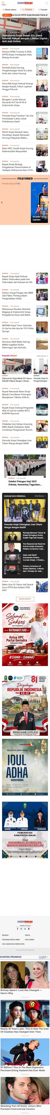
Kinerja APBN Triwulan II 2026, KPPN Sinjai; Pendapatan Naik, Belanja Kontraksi (17, 55)
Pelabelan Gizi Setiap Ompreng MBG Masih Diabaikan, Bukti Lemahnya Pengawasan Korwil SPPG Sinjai (17, 427)
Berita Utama (10, 10)
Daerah (5, 375)
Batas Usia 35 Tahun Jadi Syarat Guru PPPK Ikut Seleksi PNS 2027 (17, 588)
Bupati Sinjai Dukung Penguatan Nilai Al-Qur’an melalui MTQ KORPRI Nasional (18, 411)
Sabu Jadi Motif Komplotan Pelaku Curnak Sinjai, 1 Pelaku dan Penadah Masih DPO (34, 557)
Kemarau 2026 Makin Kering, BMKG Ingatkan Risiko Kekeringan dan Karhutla (16, 345)
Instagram (21, 932)
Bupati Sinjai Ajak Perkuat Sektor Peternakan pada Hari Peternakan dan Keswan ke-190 (17, 279)
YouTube (28, 932)
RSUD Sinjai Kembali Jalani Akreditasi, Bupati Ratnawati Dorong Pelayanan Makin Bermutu (15, 135)
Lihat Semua (41, 356)
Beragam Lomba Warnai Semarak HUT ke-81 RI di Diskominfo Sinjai (14, 103)
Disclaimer (29, 940)
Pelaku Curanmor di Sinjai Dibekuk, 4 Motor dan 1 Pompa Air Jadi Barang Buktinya (33, 569)
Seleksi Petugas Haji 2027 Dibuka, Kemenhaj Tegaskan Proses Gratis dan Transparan (24, 483)
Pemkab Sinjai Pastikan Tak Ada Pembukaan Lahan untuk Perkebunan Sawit (17, 119)
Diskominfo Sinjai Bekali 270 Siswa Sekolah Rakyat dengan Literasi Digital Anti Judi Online (24, 38)
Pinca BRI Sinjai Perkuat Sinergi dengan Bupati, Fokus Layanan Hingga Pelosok (17, 87)
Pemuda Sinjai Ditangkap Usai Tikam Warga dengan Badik (17, 442)
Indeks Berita (25, 599)
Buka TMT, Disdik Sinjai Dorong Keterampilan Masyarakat (17, 150)
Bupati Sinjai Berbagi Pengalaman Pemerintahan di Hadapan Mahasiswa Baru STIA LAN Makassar (17, 167)
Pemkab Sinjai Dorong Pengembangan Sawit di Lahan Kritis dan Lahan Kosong (17, 71)
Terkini (28, 10)
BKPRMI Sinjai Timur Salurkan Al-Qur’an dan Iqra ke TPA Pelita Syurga (17, 329)
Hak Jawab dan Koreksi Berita (13, 944)
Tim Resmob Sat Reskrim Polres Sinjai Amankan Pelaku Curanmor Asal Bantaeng (34, 546)
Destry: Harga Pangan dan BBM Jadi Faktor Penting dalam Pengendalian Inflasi (17, 296)
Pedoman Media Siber (11, 940)
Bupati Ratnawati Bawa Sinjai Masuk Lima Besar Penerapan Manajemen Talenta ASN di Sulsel (16, 395)
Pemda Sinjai (8, 184)
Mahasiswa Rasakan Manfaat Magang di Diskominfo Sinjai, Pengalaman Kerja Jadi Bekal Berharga (16, 312)
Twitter (25, 932)
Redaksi (5, 935)
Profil (27, 935)
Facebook (17, 932)
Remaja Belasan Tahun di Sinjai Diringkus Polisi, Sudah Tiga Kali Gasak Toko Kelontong (34, 535)
